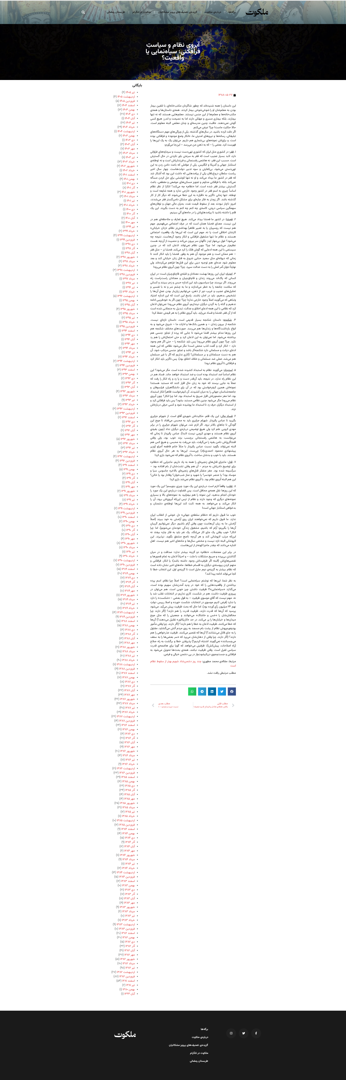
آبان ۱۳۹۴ (130, 339)
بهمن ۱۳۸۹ (129, 573)
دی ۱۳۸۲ (130, 942)
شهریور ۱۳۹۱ (128, 491)
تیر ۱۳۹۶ (130, 287)
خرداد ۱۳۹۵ (128, 322)
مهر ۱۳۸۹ (130, 591)
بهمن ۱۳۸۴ (128, 833)
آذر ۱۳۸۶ (130, 738)
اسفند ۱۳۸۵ (128, 777)
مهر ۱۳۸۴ (129, 851)
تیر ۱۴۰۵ (130, 92)
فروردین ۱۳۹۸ (127, 274)
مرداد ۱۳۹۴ (129, 348)
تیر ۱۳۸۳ (130, 916)
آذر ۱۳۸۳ (130, 894)
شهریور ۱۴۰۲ (128, 166)
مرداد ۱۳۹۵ (129, 313)
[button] (83, 12)
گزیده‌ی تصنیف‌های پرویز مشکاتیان (177, 12)
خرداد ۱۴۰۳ (129, 162)
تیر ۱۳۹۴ (130, 352)
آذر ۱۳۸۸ (130, 634)
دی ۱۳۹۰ (130, 526)
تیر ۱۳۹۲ (130, 448)
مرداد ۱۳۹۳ (129, 396)
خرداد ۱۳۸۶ (128, 764)
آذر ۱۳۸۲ (130, 946)
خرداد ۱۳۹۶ (129, 292)
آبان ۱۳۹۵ (130, 305)
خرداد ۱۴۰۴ (129, 127)
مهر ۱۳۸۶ (129, 747)
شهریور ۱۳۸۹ (127, 595)
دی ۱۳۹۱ (130, 474)
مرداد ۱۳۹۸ (129, 261)
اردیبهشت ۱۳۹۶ (126, 296)
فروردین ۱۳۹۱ (127, 513)
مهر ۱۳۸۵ (129, 799)
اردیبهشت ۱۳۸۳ (126, 924)
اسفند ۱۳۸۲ (128, 933)
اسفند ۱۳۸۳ (128, 881)
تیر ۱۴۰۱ (131, 201)
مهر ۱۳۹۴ (130, 344)
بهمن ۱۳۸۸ (128, 625)
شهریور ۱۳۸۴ (127, 855)
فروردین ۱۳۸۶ (127, 773)
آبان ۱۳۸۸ (129, 638)
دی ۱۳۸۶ (130, 734)
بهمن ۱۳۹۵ (129, 300)
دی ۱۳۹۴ (130, 335)
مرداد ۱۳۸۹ (129, 599)
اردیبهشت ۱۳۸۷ (126, 716)
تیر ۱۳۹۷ (130, 283)
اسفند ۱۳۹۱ (129, 465)
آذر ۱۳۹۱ (131, 478)
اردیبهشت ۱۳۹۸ (126, 270)
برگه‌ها (232, 12)
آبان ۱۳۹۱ (130, 482)
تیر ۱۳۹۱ (131, 500)
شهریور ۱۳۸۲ (127, 959)
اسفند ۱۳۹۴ (128, 331)
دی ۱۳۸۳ (130, 890)
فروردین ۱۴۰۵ (127, 101)
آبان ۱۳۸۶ (129, 742)
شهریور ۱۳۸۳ (127, 907)
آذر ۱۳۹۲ (130, 426)
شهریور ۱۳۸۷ (127, 699)
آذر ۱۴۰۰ (131, 214)
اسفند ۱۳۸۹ (128, 569)
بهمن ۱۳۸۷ (128, 677)
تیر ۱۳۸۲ (130, 968)
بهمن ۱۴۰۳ (129, 136)
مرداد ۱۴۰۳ (129, 153)
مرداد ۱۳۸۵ (128, 807)
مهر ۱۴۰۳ (130, 149)
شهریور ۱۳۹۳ (127, 391)
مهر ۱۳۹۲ (130, 435)
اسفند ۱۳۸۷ (128, 673)
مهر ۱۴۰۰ (130, 222)
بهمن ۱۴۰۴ (129, 110)
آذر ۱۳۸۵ (130, 790)
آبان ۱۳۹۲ (130, 430)
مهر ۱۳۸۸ (129, 643)
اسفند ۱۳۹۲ (128, 417)
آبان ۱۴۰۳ (130, 144)
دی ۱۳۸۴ (130, 838)
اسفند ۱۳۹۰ (128, 517)
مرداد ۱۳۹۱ (129, 495)
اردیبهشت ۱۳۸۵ (126, 820)
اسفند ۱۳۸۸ (128, 621)
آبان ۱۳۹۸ (130, 253)
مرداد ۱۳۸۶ (129, 755)
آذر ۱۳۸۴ (130, 842)
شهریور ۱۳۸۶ (127, 751)
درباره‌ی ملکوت (213, 12)
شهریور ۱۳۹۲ (128, 439)
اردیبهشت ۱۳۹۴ (126, 361)
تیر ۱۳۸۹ (130, 604)
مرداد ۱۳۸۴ (128, 859)
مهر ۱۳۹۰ (130, 539)
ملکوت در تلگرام (141, 12)
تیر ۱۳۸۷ (130, 708)
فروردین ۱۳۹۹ (127, 240)
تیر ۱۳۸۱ (130, 985)
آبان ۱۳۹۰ (130, 534)
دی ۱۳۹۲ (130, 422)
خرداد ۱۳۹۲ (129, 452)
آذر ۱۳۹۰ (130, 530)
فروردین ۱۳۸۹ (127, 617)
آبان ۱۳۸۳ (129, 898)
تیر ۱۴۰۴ (130, 123)
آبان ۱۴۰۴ (130, 118)
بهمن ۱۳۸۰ (129, 989)
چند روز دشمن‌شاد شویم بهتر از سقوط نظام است (193, 663)
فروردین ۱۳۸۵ (127, 825)
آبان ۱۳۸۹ (130, 586)
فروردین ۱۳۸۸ (127, 669)
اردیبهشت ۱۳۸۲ (126, 972)
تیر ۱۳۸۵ (130, 812)
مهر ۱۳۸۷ (129, 695)
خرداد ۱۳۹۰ (129, 556)
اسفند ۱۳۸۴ (128, 829)
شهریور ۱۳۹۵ (127, 309)
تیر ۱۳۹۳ (130, 400)
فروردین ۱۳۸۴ (127, 877)
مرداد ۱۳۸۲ (129, 963)
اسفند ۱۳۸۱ (128, 981)
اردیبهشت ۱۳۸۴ (126, 872)
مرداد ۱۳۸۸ (128, 651)
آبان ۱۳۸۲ (129, 950)
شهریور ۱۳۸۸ (127, 647)
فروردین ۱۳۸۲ (127, 976)
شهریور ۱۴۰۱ (128, 192)
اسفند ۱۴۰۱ (129, 175)
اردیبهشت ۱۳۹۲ (126, 456)
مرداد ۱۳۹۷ (129, 279)
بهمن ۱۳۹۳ (128, 374)
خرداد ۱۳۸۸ (128, 660)
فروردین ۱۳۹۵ (127, 326)
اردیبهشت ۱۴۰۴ (126, 131)
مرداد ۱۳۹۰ (129, 547)
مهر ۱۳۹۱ (130, 487)
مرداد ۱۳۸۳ (128, 911)
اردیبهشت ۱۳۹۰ (126, 560)
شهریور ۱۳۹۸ (127, 257)
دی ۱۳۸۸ (130, 630)
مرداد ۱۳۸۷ (128, 703)
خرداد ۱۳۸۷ (128, 712)
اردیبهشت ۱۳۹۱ (126, 508)
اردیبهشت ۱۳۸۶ (126, 768)
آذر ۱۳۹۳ (130, 383)
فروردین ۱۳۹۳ (127, 413)
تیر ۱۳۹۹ (130, 227)
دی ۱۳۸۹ (130, 578)
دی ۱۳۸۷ (130, 682)
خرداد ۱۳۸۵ (128, 816)
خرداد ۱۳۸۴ (128, 868)
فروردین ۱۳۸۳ (127, 929)
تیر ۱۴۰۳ (130, 157)
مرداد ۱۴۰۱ (129, 196)
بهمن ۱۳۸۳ (128, 885)
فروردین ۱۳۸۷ (127, 721)
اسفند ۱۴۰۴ (128, 105)
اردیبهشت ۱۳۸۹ (126, 612)
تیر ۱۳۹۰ (130, 552)
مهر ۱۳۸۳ (129, 903)
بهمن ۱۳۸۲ (128, 937)
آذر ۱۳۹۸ (130, 248)
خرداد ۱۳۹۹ (129, 231)
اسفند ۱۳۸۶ (128, 725)
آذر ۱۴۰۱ (131, 188)
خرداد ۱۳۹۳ (128, 404)
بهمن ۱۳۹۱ (129, 469)
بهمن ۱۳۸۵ (128, 781)
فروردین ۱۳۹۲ (127, 461)
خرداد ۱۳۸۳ (128, 920)
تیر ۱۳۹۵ (130, 318)
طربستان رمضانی (116, 12)
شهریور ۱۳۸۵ (127, 803)
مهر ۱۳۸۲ (129, 955)
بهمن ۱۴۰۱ (129, 179)
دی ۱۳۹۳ (130, 378)
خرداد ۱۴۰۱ (129, 205)
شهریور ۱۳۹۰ (128, 543)
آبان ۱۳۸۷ (129, 690)
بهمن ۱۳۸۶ (128, 729)
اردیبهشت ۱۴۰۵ (126, 97)
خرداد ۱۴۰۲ (129, 170)
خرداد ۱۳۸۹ (128, 608)
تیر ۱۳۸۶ (130, 760)
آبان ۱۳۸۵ (129, 794)
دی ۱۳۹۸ (130, 244)
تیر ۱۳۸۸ (130, 656)
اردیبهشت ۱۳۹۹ (126, 235)
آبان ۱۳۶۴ (129, 994)
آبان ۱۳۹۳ (129, 387)
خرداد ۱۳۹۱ (129, 504)
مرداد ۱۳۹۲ (129, 443)
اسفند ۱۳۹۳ (128, 370)
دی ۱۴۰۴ (130, 114)
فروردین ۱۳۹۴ (127, 365)
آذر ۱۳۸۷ (130, 686)
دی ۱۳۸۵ (130, 786)
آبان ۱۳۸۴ (129, 846)
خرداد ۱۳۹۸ (128, 266)
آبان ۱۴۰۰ (130, 218)
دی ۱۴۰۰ (130, 209)
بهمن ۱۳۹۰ (129, 521)
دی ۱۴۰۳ (130, 140)
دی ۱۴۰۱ (131, 183)
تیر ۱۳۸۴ (130, 864)
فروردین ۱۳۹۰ (127, 565)
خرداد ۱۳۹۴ (128, 357)
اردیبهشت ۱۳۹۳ (126, 409)
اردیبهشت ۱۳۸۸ (126, 664)
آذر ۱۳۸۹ (130, 582)
